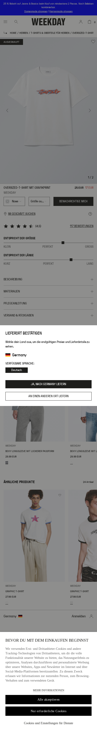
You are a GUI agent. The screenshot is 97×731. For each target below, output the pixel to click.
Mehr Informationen (48, 690)
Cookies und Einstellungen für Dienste (48, 723)
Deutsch (16, 370)
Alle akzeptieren (48, 699)
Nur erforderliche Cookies (49, 711)
